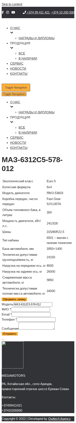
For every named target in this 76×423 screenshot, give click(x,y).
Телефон (9, 319)
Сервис (16, 63)
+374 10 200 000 (62, 12)
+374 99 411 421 (38, 12)
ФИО (6, 309)
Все (22, 53)
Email (7, 314)
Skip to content (12, 4)
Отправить (9, 333)
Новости (18, 68)
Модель (7, 304)
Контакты (18, 73)
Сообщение (10, 328)
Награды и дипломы (36, 38)
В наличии (28, 58)
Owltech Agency (59, 418)
